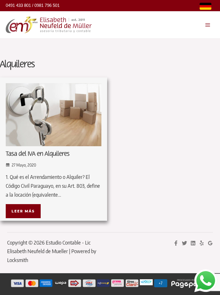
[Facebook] (175, 243)
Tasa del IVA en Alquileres (38, 154)
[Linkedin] (193, 243)
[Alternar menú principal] (207, 24)
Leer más (23, 211)
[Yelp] (201, 243)
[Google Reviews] (210, 243)
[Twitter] (184, 243)
